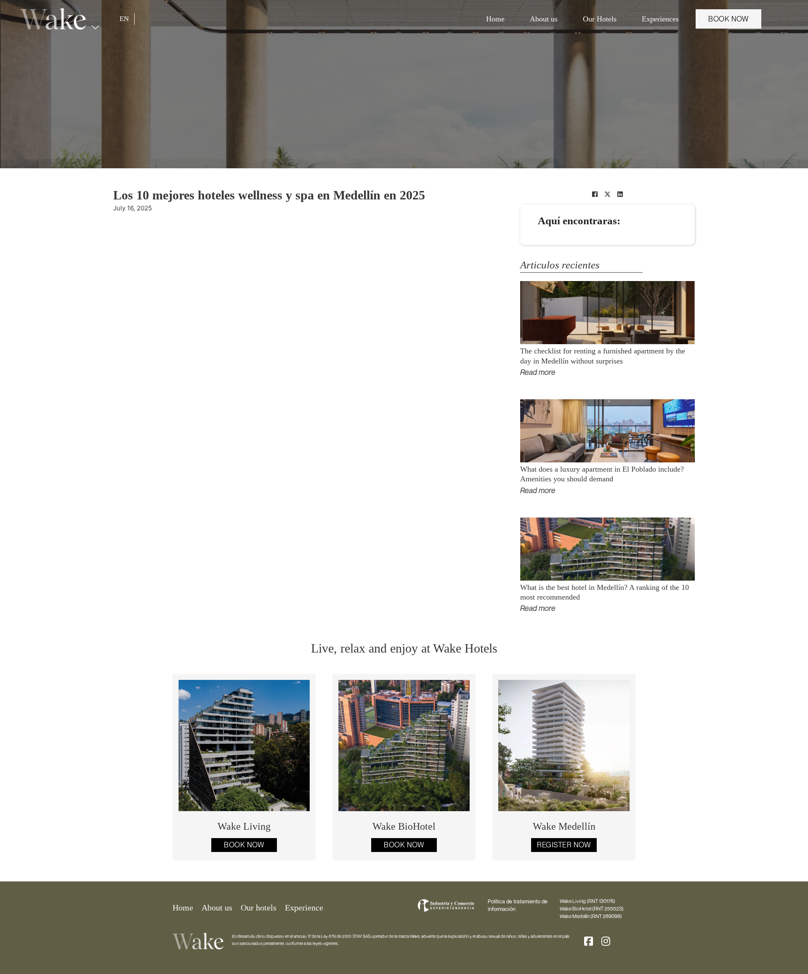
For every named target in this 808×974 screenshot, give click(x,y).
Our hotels (258, 907)
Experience (304, 907)
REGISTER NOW (564, 845)
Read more (538, 372)
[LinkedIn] (620, 194)
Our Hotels (600, 19)
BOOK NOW (728, 19)
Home (495, 19)
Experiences (660, 19)
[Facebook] (595, 194)
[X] (607, 194)
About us (544, 19)
